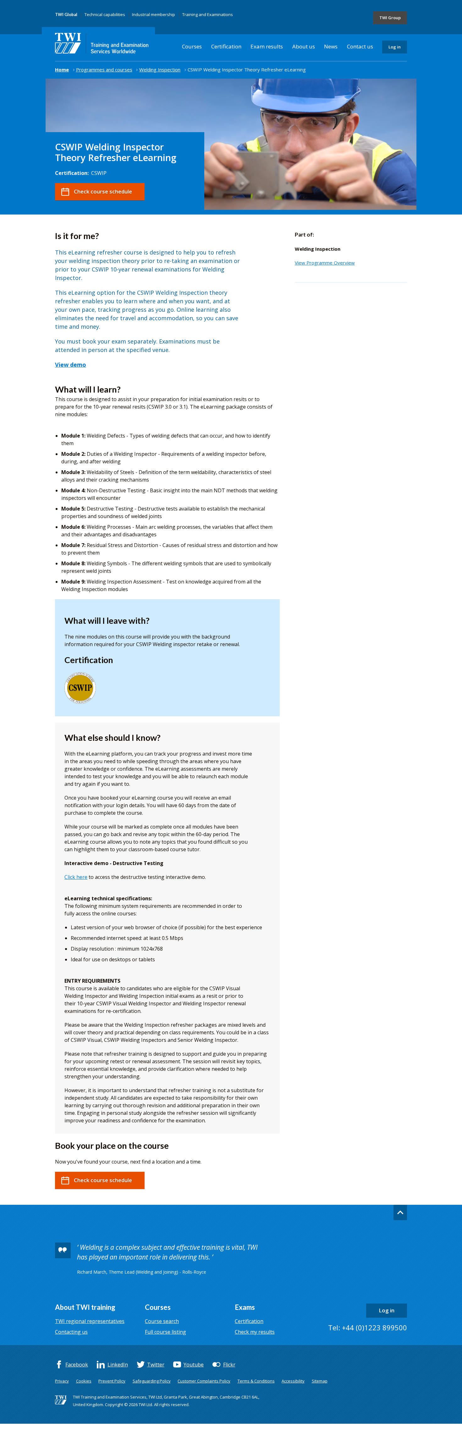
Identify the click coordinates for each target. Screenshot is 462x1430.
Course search (162, 1321)
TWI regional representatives (89, 1321)
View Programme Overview (325, 263)
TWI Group (390, 17)
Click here (75, 877)
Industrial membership (153, 14)
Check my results (255, 1331)
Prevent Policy (111, 1381)
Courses (192, 46)
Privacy (62, 1381)
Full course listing (165, 1331)
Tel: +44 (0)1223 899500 (367, 1327)
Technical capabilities (105, 14)
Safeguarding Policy (152, 1381)
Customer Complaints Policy (204, 1381)
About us (303, 46)
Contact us (360, 46)
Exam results (266, 46)
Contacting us (71, 1331)
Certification (226, 46)
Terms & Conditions (256, 1381)
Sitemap (319, 1381)
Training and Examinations (207, 14)
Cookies (83, 1381)
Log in (394, 47)
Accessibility (293, 1381)
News (331, 46)
